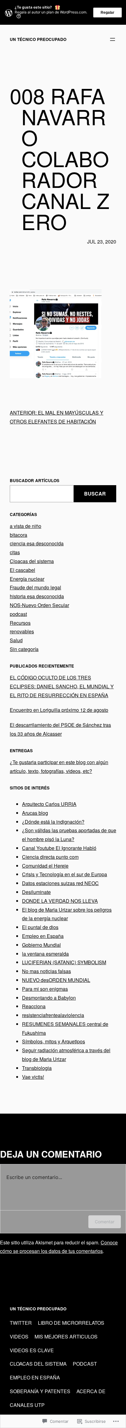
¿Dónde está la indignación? (53, 821)
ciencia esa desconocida (37, 543)
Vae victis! (33, 1076)
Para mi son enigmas (45, 988)
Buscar (95, 493)
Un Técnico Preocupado (38, 39)
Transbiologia (37, 1067)
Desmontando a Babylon (49, 997)
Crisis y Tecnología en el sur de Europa (64, 874)
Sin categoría (24, 649)
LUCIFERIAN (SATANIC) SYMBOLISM (64, 962)
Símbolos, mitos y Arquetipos (53, 1041)
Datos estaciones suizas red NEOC (60, 883)
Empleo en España (43, 935)
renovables (22, 631)
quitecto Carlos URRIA (51, 803)
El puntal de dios (40, 927)
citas (15, 552)
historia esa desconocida (37, 596)
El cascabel (22, 569)
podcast (18, 613)
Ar (24, 803)
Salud (16, 640)
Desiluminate (36, 891)
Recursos (20, 622)
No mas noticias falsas (46, 971)
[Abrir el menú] (112, 39)
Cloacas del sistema (32, 561)
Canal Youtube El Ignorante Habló (59, 847)
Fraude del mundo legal (35, 587)
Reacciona (34, 1006)
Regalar (107, 12)
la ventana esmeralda (45, 953)
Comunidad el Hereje (45, 865)
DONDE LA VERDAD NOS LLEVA (60, 900)
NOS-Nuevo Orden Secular (39, 605)
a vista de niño (25, 525)
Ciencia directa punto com (50, 856)
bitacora (18, 534)
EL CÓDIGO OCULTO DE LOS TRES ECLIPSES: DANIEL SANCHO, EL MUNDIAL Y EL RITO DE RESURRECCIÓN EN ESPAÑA (62, 686)
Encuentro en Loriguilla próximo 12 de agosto (59, 709)
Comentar (104, 1221)
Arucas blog (35, 812)
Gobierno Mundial (41, 944)
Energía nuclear (27, 578)
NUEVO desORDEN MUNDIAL (56, 979)
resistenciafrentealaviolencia (53, 1015)
